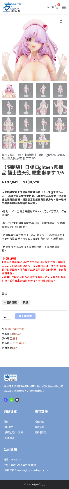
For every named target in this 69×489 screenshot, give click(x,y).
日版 (25, 302)
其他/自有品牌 (16, 329)
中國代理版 (10, 302)
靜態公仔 (18, 333)
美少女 (23, 343)
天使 (15, 343)
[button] (64, 7)
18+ (15, 347)
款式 (4, 293)
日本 (15, 338)
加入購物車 (25, 316)
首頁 (4, 155)
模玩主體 (15, 155)
